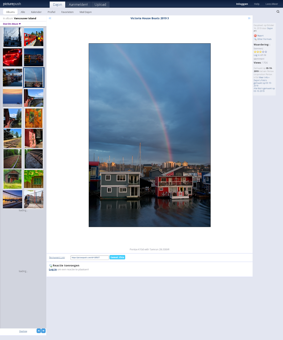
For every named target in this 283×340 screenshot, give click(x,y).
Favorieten (67, 12)
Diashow (23, 331)
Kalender (36, 12)
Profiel (51, 12)
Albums (10, 12)
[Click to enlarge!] (149, 135)
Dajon (57, 4)
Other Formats (264, 39)
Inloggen (242, 4)
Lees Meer (272, 4)
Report (260, 35)
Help (257, 4)
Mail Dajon (86, 12)
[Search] (278, 11)
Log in (257, 55)
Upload (100, 4)
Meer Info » (264, 77)
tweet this (117, 257)
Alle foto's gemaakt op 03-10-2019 (264, 89)
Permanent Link (57, 257)
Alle (23, 12)
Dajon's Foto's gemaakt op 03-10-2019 (263, 83)
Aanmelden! (78, 4)
